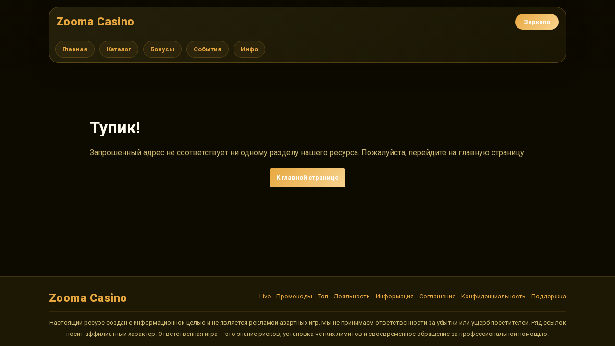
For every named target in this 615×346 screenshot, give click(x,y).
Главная (74, 49)
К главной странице (307, 177)
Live (265, 296)
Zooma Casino (95, 21)
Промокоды (294, 296)
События (207, 49)
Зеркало (537, 21)
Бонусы (162, 49)
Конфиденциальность (493, 296)
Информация (395, 296)
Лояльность (352, 296)
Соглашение (437, 296)
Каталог (119, 49)
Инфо (249, 49)
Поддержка (548, 296)
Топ (323, 296)
